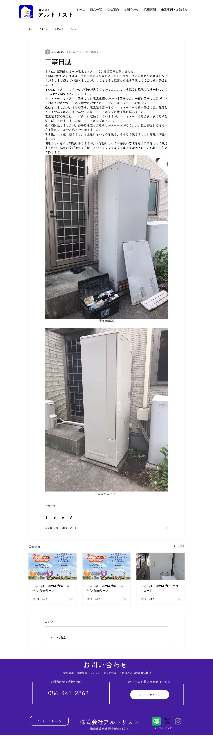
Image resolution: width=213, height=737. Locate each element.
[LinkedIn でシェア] (62, 517)
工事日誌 (43, 29)
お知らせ (59, 29)
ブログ (73, 29)
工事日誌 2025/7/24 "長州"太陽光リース (51, 588)
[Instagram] (178, 721)
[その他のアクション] (166, 52)
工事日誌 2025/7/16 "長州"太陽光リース (105, 588)
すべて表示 (179, 546)
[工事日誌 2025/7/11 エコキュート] (160, 566)
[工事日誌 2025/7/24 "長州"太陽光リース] (52, 566)
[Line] (156, 721)
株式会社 (44, 10)
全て (30, 29)
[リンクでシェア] (71, 517)
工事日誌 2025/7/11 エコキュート (159, 588)
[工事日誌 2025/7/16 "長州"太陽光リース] (107, 566)
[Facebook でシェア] (46, 517)
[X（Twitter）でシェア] (54, 517)
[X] (167, 721)
